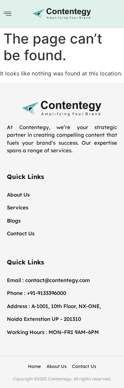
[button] (8, 13)
